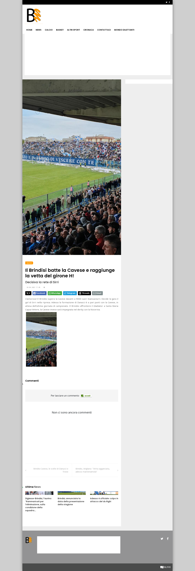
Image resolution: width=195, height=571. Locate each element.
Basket (60, 29)
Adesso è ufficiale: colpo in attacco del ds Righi (104, 500)
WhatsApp (56, 293)
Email (98, 293)
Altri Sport (73, 29)
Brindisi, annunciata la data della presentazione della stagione (71, 501)
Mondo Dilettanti (124, 29)
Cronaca (88, 29)
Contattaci (104, 29)
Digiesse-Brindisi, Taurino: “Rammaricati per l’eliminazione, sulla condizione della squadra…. (38, 504)
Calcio (49, 29)
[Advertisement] (97, 55)
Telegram (71, 293)
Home (29, 29)
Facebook (40, 293)
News (38, 29)
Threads (86, 293)
